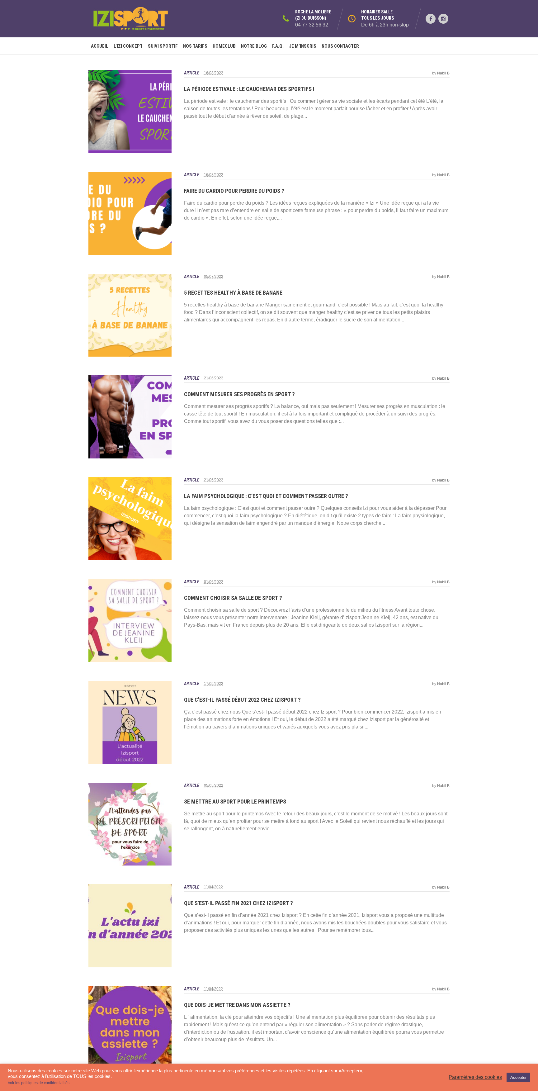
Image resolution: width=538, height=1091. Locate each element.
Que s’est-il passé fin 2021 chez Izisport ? (238, 903)
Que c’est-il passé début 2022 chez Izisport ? (242, 699)
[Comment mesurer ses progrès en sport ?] (130, 416)
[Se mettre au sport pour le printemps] (130, 824)
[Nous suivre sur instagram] (443, 19)
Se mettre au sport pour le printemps (235, 801)
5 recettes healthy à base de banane (233, 292)
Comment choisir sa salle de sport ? (233, 598)
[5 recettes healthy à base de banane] (130, 315)
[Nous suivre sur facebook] (431, 19)
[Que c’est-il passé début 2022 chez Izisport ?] (130, 722)
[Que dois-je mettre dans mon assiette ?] (130, 1027)
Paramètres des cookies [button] (475, 1077)
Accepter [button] (518, 1077)
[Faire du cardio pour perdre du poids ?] (130, 213)
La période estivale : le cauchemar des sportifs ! (249, 89)
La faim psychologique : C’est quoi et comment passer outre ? (266, 496)
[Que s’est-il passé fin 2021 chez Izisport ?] (130, 925)
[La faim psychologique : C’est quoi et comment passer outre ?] (130, 518)
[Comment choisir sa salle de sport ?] (130, 620)
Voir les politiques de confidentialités (38, 1083)
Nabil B (443, 73)
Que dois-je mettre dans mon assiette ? (237, 1005)
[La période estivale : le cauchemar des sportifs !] (130, 111)
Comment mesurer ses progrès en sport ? (239, 394)
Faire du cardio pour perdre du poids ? (234, 190)
